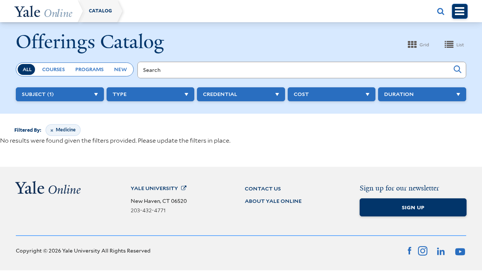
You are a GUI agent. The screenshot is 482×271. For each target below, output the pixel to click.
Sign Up (413, 207)
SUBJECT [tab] (38, 94)
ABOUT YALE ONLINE (273, 201)
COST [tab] (301, 94)
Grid (424, 44)
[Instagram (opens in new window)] (422, 249)
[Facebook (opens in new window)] (409, 249)
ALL (27, 69)
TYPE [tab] (120, 94)
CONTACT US (263, 189)
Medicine (65, 131)
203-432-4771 (148, 210)
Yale (154, 188)
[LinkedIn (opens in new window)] (440, 249)
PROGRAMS (89, 69)
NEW (120, 69)
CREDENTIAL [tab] (220, 94)
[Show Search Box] (441, 11)
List (460, 44)
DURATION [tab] (399, 94)
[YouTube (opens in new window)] (459, 249)
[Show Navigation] (460, 11)
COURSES (53, 69)
